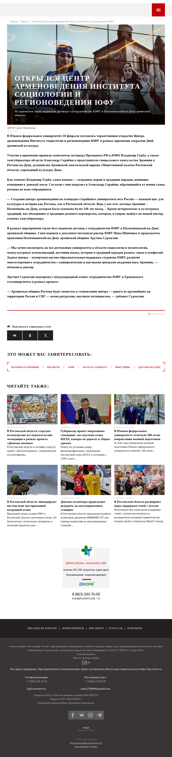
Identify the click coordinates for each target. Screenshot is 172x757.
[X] (45, 335)
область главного (95, 367)
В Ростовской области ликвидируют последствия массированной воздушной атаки (32, 505)
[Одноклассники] (30, 335)
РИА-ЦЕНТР (96, 628)
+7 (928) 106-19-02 (36, 681)
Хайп (71, 367)
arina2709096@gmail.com (95, 688)
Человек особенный (25, 367)
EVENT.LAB (115, 628)
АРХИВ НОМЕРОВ (73, 628)
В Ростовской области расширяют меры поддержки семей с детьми (137, 503)
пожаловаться (158, 314)
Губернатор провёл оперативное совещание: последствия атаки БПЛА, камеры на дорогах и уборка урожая (85, 437)
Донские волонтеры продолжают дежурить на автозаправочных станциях (83, 505)
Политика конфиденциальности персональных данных (86, 745)
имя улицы (122, 367)
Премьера (53, 367)
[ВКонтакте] (14, 335)
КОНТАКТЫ (134, 628)
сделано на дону (149, 367)
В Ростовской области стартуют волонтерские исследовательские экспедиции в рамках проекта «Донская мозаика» (29, 437)
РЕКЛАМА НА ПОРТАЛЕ (42, 628)
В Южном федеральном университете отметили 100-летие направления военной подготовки (137, 435)
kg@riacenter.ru (36, 688)
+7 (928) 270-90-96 (95, 681)
